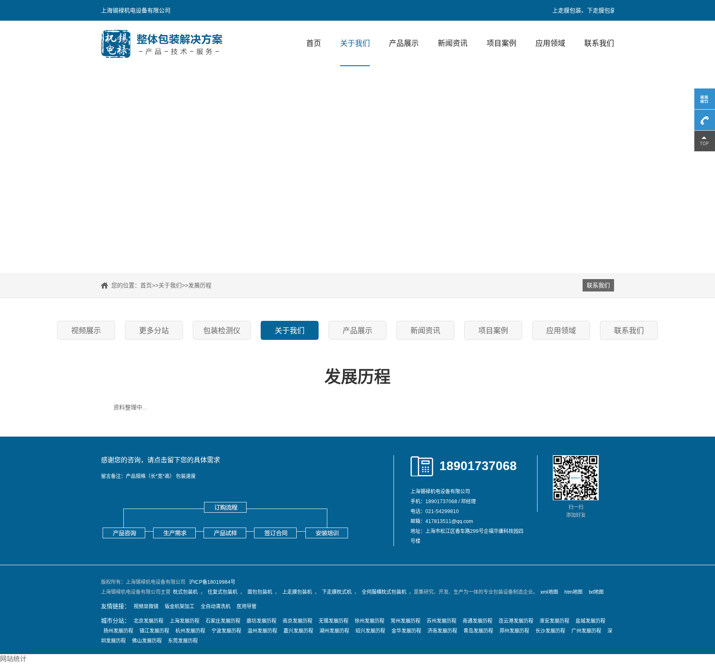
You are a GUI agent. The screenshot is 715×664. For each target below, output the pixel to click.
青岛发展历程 (478, 631)
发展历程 (199, 285)
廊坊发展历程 (261, 621)
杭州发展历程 (190, 631)
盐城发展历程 (590, 621)
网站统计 (13, 658)
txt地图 (596, 592)
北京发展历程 (148, 621)
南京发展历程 (297, 621)
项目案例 (501, 43)
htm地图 (573, 592)
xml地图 (549, 592)
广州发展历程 (586, 631)
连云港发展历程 (516, 621)
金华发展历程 (406, 631)
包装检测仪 (221, 331)
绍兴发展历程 (370, 631)
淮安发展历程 (554, 621)
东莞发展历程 (183, 641)
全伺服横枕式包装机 (384, 592)
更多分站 (154, 331)
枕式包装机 (185, 592)
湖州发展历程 (334, 631)
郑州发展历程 (514, 631)
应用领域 (550, 43)
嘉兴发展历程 (298, 631)
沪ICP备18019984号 (212, 582)
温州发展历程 (262, 631)
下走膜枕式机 (337, 592)
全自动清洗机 (215, 606)
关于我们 (355, 43)
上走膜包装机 (297, 592)
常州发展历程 (405, 621)
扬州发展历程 (118, 631)
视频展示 (86, 331)
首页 (313, 43)
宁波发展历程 (226, 631)
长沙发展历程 (550, 631)
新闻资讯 (453, 43)
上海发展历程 (184, 621)
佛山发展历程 (147, 641)
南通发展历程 (477, 621)
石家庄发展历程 (223, 621)
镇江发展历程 (154, 631)
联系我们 (599, 43)
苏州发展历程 (441, 621)
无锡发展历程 (333, 621)
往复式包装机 (223, 592)
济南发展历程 (442, 631)
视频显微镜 (146, 606)
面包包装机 (259, 592)
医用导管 (247, 606)
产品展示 (404, 43)
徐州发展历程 (369, 621)
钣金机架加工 (179, 606)
